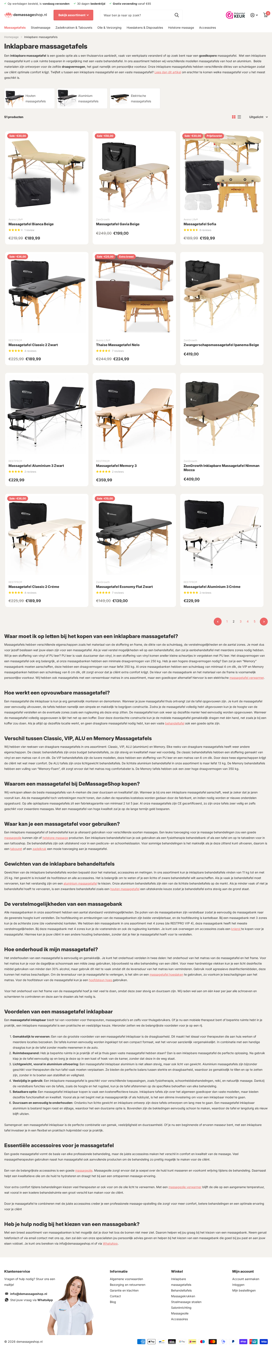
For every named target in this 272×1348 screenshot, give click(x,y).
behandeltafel (174, 723)
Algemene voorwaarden (126, 1279)
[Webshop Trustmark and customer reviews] (235, 15)
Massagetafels (15, 27)
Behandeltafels (181, 1290)
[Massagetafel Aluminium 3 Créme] (222, 535)
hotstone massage (55, 838)
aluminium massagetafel (80, 883)
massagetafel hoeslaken (166, 974)
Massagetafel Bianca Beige (31, 224)
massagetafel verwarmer (247, 677)
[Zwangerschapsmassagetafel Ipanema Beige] (222, 293)
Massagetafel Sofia (200, 224)
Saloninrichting (181, 1307)
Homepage (11, 37)
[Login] (254, 15)
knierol (236, 929)
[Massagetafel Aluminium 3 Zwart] (46, 414)
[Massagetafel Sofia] (222, 172)
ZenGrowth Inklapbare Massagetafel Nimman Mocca (221, 467)
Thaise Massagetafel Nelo (118, 345)
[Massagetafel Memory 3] (134, 414)
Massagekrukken (183, 1296)
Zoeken (177, 15)
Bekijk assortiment (72, 15)
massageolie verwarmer (185, 1187)
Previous (218, 621)
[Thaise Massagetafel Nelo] (134, 293)
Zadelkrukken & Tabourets (73, 27)
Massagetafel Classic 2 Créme (33, 587)
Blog (113, 1302)
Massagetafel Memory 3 (116, 465)
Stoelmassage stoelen (186, 1302)
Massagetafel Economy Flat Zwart (124, 587)
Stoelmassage (40, 27)
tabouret (16, 849)
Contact (115, 1296)
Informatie (119, 1271)
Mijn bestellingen (244, 1290)
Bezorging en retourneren (127, 1284)
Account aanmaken (245, 1279)
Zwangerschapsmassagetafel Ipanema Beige (221, 345)
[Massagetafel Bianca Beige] (46, 172)
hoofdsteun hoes (101, 980)
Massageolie (179, 1313)
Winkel (177, 1271)
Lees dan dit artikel (167, 72)
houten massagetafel (124, 889)
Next (264, 621)
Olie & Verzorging (109, 27)
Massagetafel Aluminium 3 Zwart (36, 465)
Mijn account (243, 1271)
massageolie (12, 838)
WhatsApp (110, 1243)
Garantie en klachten (124, 1290)
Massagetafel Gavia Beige (118, 224)
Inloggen (238, 1284)
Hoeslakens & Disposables (145, 27)
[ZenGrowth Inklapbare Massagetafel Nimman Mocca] (222, 414)
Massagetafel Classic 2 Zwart (33, 345)
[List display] (239, 117)
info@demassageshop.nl (28, 1294)
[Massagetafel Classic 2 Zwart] (46, 293)
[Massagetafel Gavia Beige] (134, 172)
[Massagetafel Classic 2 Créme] (46, 535)
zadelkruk (39, 849)
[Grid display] (233, 117)
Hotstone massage (181, 27)
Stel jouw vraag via (31, 1300)
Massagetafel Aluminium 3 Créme (212, 587)
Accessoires (207, 27)
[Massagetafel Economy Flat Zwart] (134, 535)
